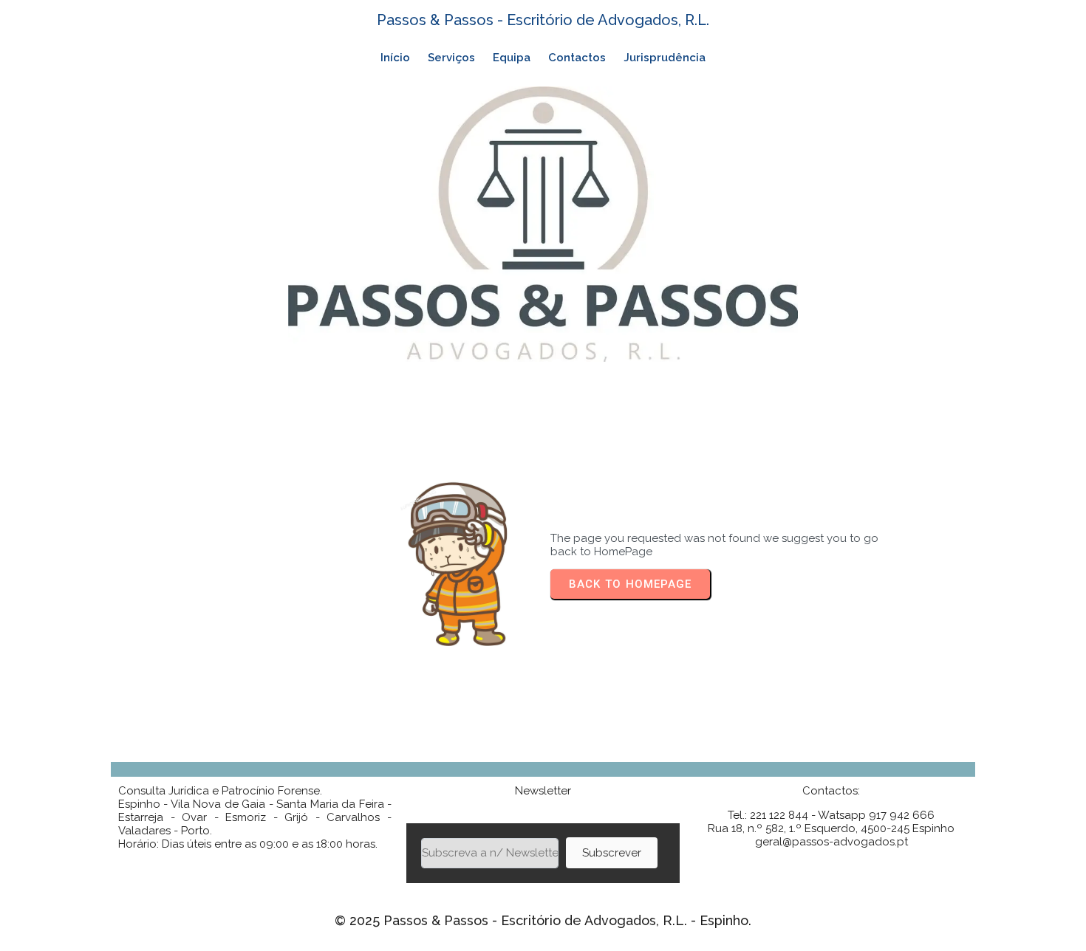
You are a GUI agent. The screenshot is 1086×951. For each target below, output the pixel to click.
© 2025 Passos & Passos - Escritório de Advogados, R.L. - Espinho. (543, 920)
